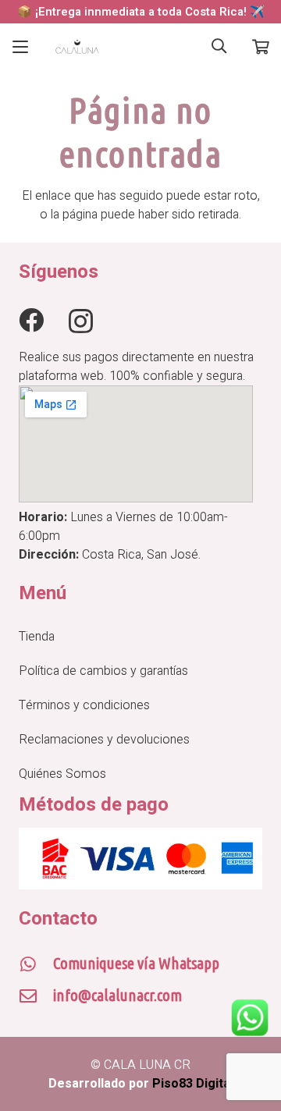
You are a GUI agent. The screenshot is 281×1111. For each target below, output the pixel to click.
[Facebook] (31, 319)
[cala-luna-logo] (77, 47)
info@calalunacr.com (117, 995)
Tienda (37, 636)
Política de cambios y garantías (103, 671)
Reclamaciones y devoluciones (104, 739)
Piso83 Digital (192, 1083)
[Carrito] (260, 46)
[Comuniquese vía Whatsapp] (36, 964)
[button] (20, 47)
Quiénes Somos (62, 774)
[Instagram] (81, 321)
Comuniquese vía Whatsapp (136, 963)
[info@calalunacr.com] (36, 996)
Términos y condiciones (84, 705)
